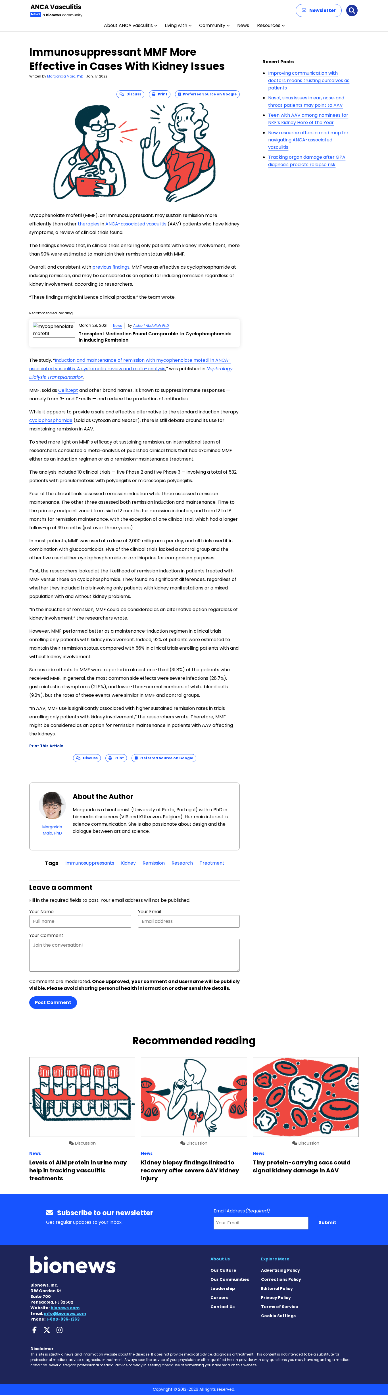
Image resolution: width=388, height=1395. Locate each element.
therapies (88, 224)
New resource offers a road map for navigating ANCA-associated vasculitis (308, 139)
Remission (154, 863)
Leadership (222, 1288)
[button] (319, 10)
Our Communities (229, 1279)
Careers (219, 1297)
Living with (176, 25)
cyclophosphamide (50, 420)
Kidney (128, 863)
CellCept (68, 390)
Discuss (132, 94)
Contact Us (222, 1307)
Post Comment (53, 1002)
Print (161, 94)
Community (212, 25)
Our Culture (223, 1270)
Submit (327, 1222)
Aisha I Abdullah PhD (151, 325)
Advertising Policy (280, 1270)
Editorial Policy (277, 1288)
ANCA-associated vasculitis (135, 224)
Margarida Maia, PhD (65, 76)
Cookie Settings (278, 1316)
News (243, 25)
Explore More (275, 1259)
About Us (220, 1259)
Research (182, 863)
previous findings (111, 267)
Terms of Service (279, 1307)
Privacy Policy (276, 1297)
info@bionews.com (65, 1313)
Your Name (41, 911)
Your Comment (46, 935)
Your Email (149, 911)
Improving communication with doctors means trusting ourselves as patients (308, 80)
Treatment (212, 863)
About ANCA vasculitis (128, 25)
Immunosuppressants (89, 863)
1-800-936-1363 (63, 1319)
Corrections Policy (281, 1279)
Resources (268, 25)
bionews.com (65, 1308)
